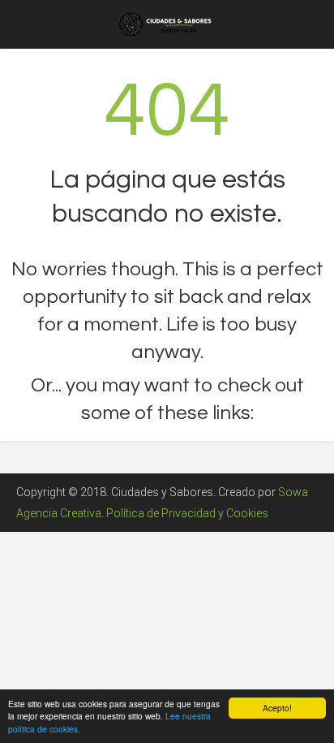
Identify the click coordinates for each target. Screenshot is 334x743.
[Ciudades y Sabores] (167, 22)
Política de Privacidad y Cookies (187, 513)
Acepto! (277, 708)
